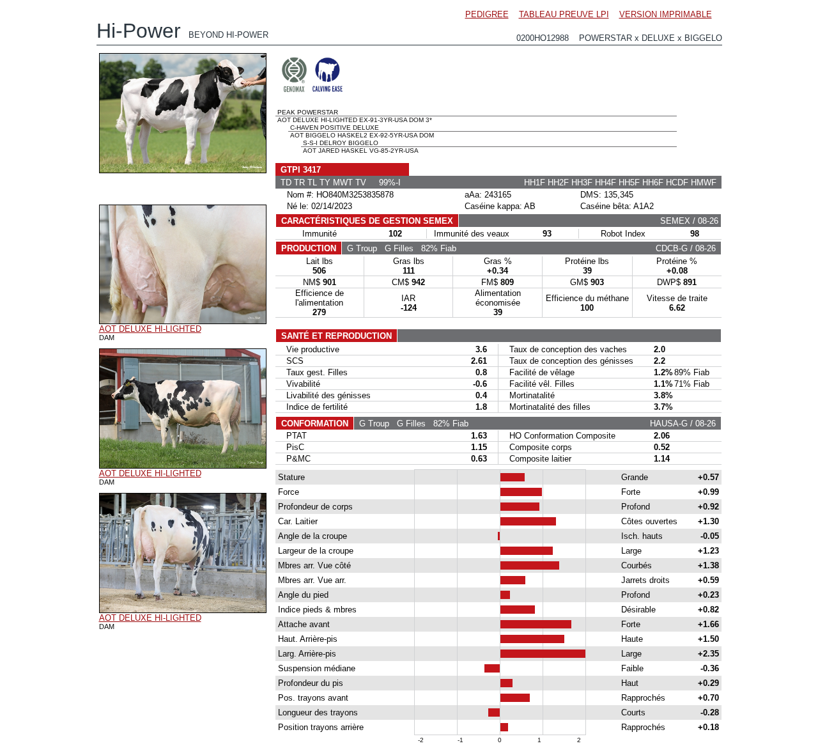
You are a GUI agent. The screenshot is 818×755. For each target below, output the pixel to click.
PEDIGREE (487, 14)
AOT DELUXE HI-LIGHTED (150, 329)
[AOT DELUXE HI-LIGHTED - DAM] (183, 321)
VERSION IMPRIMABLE (665, 14)
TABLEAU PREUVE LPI (564, 14)
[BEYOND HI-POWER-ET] (183, 170)
